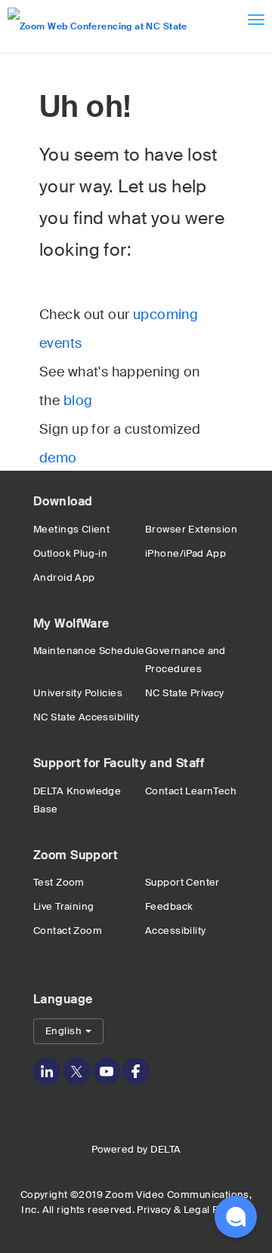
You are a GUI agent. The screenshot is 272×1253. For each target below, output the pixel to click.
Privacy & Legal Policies (193, 1209)
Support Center (182, 882)
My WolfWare (71, 623)
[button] (236, 1217)
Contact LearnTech (190, 791)
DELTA (165, 1149)
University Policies (77, 692)
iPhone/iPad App (185, 553)
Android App (64, 577)
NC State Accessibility (86, 717)
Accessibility (175, 930)
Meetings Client (71, 529)
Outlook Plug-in (70, 553)
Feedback (169, 906)
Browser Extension (191, 529)
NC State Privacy (184, 692)
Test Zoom (59, 882)
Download (62, 501)
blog (78, 401)
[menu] (256, 20)
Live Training (63, 906)
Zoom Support (75, 855)
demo (58, 458)
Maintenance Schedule (88, 650)
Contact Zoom (67, 930)
